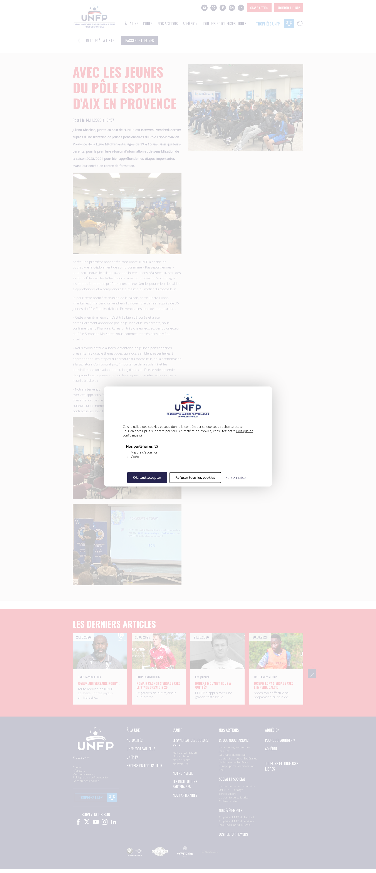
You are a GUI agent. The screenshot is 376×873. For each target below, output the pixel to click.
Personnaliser (236, 477)
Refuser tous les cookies (195, 477)
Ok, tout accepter (147, 477)
